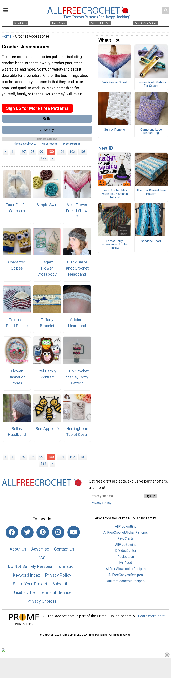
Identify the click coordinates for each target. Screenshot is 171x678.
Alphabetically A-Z (25, 143)
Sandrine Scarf (151, 241)
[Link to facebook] (12, 532)
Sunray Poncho (114, 129)
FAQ (42, 557)
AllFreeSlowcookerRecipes (126, 569)
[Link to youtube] (73, 532)
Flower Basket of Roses (16, 377)
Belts (47, 118)
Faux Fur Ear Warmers (17, 207)
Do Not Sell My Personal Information (42, 566)
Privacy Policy (58, 575)
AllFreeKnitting (125, 526)
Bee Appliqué (47, 428)
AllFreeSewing (125, 545)
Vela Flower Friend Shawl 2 (77, 210)
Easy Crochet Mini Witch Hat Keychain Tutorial (114, 194)
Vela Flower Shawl (114, 82)
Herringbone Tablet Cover (77, 431)
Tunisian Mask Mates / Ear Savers (151, 84)
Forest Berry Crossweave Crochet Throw (115, 244)
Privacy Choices (42, 601)
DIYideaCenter (125, 551)
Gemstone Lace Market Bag (151, 131)
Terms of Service (56, 592)
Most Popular (71, 143)
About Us (18, 549)
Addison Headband (77, 322)
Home (6, 36)
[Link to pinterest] (42, 532)
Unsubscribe (23, 592)
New (102, 148)
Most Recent (49, 143)
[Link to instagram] (58, 532)
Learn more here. (152, 616)
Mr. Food (125, 563)
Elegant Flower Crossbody (47, 268)
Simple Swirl (47, 204)
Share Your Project (30, 583)
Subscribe (61, 583)
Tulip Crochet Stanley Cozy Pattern (77, 377)
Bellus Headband (17, 431)
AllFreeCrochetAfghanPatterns (125, 532)
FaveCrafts (126, 539)
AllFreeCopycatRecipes (125, 575)
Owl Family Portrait (47, 374)
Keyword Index (26, 575)
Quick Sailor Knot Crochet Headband (77, 268)
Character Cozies (16, 265)
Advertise (40, 549)
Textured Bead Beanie (17, 322)
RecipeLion (125, 557)
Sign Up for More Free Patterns (37, 108)
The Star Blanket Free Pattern (151, 192)
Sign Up (150, 496)
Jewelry (47, 129)
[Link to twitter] (27, 532)
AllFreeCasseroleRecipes (126, 581)
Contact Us (64, 549)
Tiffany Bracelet (47, 322)
